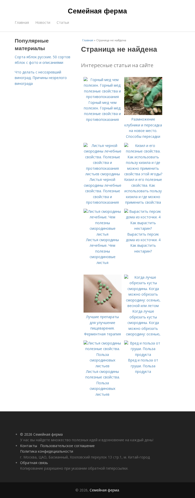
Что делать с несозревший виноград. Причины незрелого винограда (41, 78)
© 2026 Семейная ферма (41, 434)
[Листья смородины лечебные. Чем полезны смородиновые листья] (103, 234)
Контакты (28, 445)
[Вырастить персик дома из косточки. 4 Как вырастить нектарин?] (143, 228)
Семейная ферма (97, 10)
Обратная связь (34, 462)
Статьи (63, 22)
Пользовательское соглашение (67, 445)
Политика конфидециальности (46, 451)
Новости (42, 22)
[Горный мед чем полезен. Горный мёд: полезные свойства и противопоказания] (103, 96)
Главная (22, 22)
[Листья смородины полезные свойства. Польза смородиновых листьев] (103, 365)
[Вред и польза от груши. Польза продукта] (143, 354)
